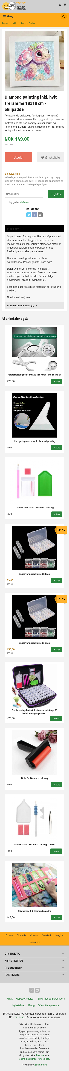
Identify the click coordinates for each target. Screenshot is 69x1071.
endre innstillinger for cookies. (34, 1058)
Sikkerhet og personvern (51, 998)
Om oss (34, 935)
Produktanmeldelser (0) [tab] (20, 305)
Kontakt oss (34, 941)
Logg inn (59, 935)
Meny (9, 16)
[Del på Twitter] (28, 214)
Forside (5, 23)
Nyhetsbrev (18, 1005)
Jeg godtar (14, 202)
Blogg (31, 1005)
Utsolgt (18, 157)
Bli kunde (21, 935)
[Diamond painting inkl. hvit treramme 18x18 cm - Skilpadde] (34, 61)
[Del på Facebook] (34, 214)
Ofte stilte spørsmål (48, 1005)
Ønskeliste (52, 157)
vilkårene (24, 202)
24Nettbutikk (40, 1064)
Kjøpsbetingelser (25, 998)
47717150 (18, 1017)
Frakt (10, 998)
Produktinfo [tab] (14, 228)
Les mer (40, 1055)
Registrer (56, 194)
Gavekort (46, 935)
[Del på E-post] (40, 214)
